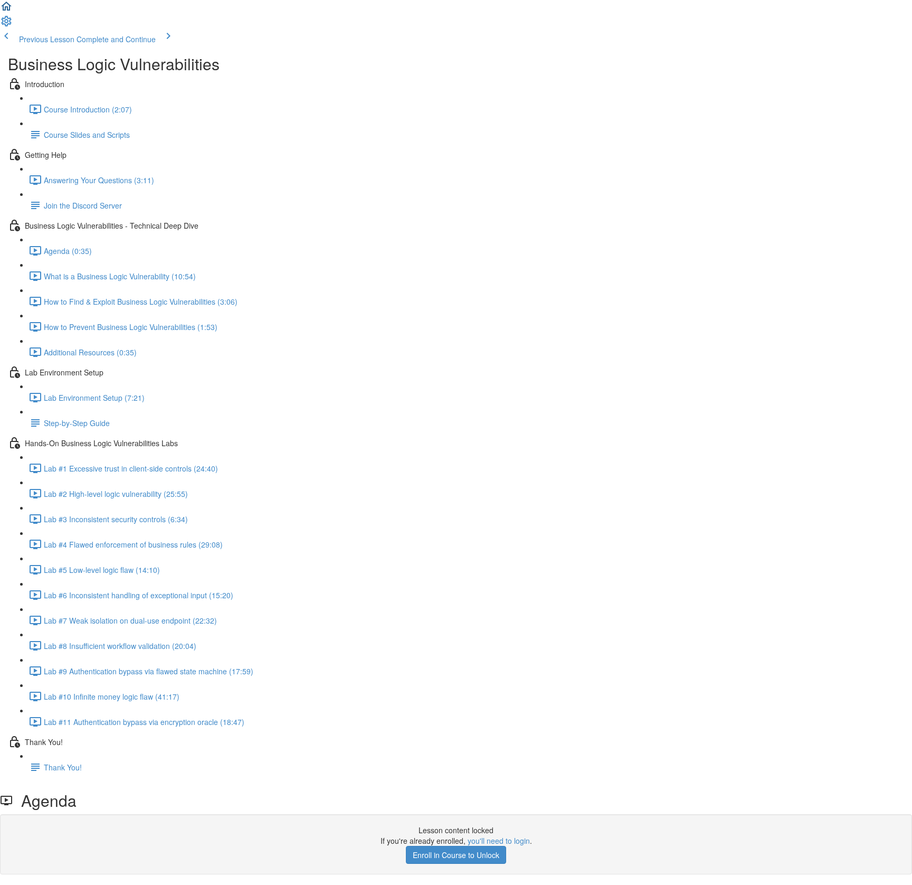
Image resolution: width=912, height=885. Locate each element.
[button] (6, 9)
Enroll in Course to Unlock (456, 855)
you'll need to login (499, 840)
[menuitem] (6, 24)
